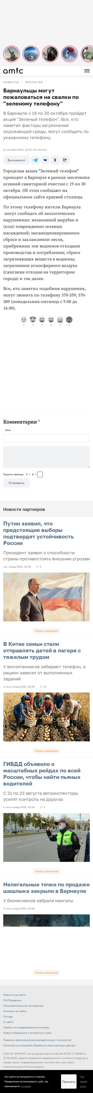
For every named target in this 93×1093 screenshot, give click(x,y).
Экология (34, 82)
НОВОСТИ (11, 82)
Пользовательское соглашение (23, 1005)
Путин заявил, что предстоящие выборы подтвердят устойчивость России (38, 533)
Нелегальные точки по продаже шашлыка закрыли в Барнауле (46, 887)
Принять (68, 1081)
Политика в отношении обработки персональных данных (39, 1045)
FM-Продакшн (12, 1000)
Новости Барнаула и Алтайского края (27, 1032)
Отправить (16, 483)
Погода (8, 1016)
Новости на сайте (14, 994)
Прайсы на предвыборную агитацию (26, 1027)
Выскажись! (16, 160)
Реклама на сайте (14, 1011)
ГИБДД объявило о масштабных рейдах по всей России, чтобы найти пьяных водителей (42, 773)
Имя (8, 430)
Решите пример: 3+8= (20, 474)
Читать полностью (46, 630)
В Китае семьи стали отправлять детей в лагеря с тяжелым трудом (42, 650)
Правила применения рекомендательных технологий (37, 1040)
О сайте (8, 1022)
